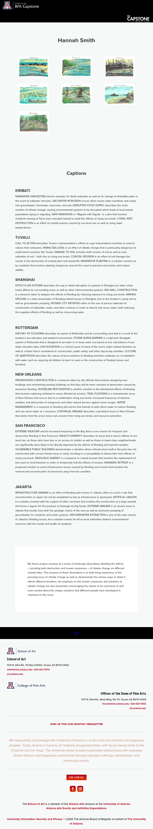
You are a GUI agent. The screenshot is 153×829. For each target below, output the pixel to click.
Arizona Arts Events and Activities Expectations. (76, 808)
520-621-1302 (138, 704)
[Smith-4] (33, 104)
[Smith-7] (33, 131)
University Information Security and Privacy (34, 819)
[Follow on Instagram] (80, 789)
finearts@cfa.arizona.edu (115, 704)
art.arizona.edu (15, 674)
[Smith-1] (33, 76)
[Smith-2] (76, 76)
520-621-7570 (42, 669)
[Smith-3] (119, 76)
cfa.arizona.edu (137, 708)
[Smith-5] (76, 104)
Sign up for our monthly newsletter (76, 724)
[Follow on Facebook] (73, 789)
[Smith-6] (119, 104)
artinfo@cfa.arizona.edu (19, 669)
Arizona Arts (76, 804)
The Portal (76, 777)
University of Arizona (116, 804)
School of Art (36, 804)
